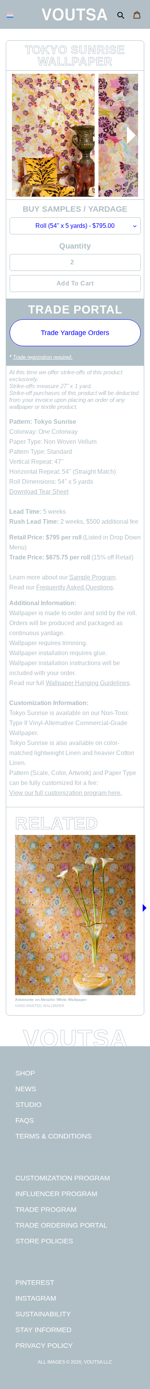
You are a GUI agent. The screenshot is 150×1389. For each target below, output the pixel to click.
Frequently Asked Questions (74, 587)
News (25, 1089)
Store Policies (44, 1241)
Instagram (35, 1298)
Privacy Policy (44, 1345)
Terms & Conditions (53, 1136)
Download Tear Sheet (38, 491)
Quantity (75, 246)
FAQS (24, 1120)
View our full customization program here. (65, 793)
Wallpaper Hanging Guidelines (88, 683)
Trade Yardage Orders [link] (75, 333)
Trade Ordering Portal (61, 1225)
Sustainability (43, 1314)
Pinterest (34, 1282)
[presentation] (131, 135)
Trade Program (46, 1209)
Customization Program (62, 1178)
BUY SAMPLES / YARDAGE (75, 208)
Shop (25, 1073)
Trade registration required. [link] (43, 357)
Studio (28, 1104)
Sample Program (92, 577)
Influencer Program (56, 1194)
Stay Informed (43, 1330)
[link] (75, 921)
